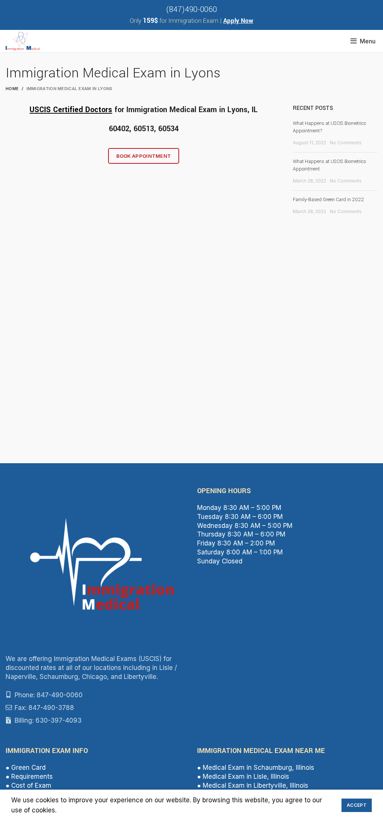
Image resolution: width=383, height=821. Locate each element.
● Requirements (29, 776)
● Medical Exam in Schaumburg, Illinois (255, 767)
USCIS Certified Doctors (71, 109)
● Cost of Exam (28, 785)
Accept (357, 805)
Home (12, 88)
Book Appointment (143, 156)
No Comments (346, 142)
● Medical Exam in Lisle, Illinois (243, 776)
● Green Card (26, 767)
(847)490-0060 (191, 9)
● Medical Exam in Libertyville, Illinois (252, 785)
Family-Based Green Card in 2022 (328, 199)
